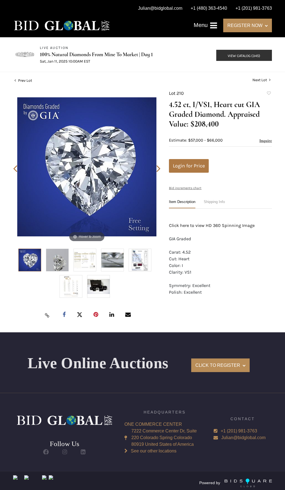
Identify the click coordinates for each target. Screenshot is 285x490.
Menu (201, 25)
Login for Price (189, 166)
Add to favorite (268, 94)
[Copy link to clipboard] (47, 315)
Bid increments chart (185, 188)
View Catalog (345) (244, 56)
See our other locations (153, 451)
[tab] (182, 204)
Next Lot (260, 80)
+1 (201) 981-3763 (239, 431)
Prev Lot (24, 80)
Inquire (265, 140)
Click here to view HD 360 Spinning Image (212, 225)
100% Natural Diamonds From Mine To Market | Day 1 (96, 54)
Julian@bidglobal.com (243, 437)
